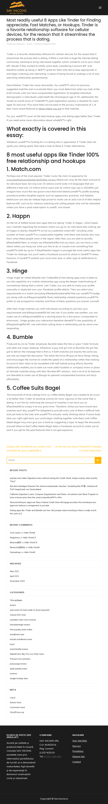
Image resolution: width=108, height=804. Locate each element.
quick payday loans (18, 668)
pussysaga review (18, 663)
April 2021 (14, 576)
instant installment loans (21, 639)
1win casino (15, 532)
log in (12, 644)
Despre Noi (78, 756)
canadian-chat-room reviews (23, 619)
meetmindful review (19, 649)
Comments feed (17, 707)
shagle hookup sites (19, 678)
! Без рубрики (16, 600)
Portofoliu (77, 751)
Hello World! (29, 532)
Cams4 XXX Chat (18, 615)
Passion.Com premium (20, 659)
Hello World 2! (29, 537)
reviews (13, 673)
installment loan (17, 634)
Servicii (76, 746)
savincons (20, 44)
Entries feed (15, 702)
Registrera (15, 537)
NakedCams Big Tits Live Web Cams (27, 654)
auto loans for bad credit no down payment (30, 610)
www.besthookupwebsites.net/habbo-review (31, 179)
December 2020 (17, 581)
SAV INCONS (79, 740)
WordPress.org (17, 712)
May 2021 (14, 571)
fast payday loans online (21, 629)
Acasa (30, 44)
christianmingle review (20, 624)
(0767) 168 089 (52, 756)
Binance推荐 (15, 542)
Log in (12, 697)
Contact (76, 761)
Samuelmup (15, 552)
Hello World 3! (30, 542)
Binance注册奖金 (17, 547)
